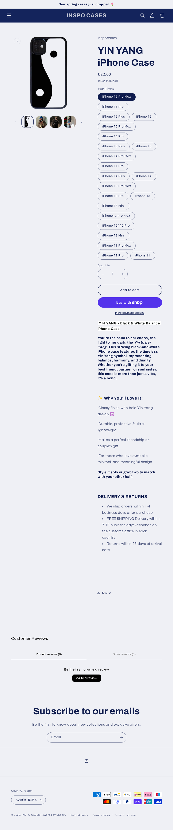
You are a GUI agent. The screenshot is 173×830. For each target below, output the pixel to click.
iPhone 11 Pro (113, 255)
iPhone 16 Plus (113, 116)
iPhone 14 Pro (113, 166)
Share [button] (106, 592)
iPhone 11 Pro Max (116, 245)
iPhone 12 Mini (113, 235)
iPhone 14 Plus (113, 176)
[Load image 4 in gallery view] (70, 122)
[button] (9, 15)
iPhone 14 (143, 176)
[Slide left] (15, 121)
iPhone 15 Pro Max (116, 126)
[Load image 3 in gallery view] (55, 122)
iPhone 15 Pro (113, 136)
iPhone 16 (143, 116)
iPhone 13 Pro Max (116, 186)
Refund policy (79, 815)
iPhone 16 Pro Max (116, 96)
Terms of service (125, 815)
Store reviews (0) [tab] (124, 654)
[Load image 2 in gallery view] (41, 122)
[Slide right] (81, 121)
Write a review (86, 678)
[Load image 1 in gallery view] (27, 122)
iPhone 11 (142, 255)
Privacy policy (101, 815)
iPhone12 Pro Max (116, 215)
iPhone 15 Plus (113, 146)
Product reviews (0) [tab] (49, 654)
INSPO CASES (31, 815)
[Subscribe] (121, 737)
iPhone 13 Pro (113, 196)
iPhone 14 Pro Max (116, 156)
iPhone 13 (142, 196)
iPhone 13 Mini (113, 205)
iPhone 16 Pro (113, 106)
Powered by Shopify (53, 815)
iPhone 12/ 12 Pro (116, 225)
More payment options (129, 313)
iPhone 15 (143, 146)
